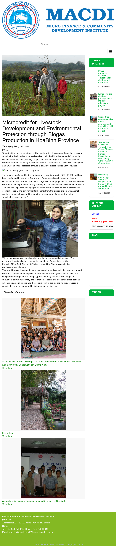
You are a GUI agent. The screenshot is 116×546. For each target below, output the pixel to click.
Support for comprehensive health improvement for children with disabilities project (105, 124)
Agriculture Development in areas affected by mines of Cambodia (34, 501)
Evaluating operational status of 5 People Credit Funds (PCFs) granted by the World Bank (105, 181)
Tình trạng (7, 146)
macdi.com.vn (46, 532)
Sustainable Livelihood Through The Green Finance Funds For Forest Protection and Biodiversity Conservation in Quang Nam (105, 152)
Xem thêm (7, 368)
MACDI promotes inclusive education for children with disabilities (104, 77)
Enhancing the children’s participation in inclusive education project (105, 100)
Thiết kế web (38, 544)
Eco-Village (7, 433)
